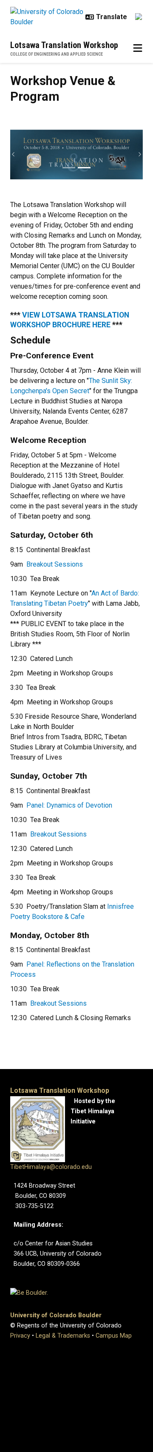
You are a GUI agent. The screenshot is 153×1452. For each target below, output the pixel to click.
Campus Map (114, 1335)
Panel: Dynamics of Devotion (69, 805)
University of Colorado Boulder (56, 1315)
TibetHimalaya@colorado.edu (51, 1167)
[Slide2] (84, 168)
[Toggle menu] (138, 48)
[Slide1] (68, 168)
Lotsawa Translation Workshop (64, 45)
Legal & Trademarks (63, 1335)
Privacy (20, 1335)
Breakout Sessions (54, 564)
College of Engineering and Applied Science (56, 54)
